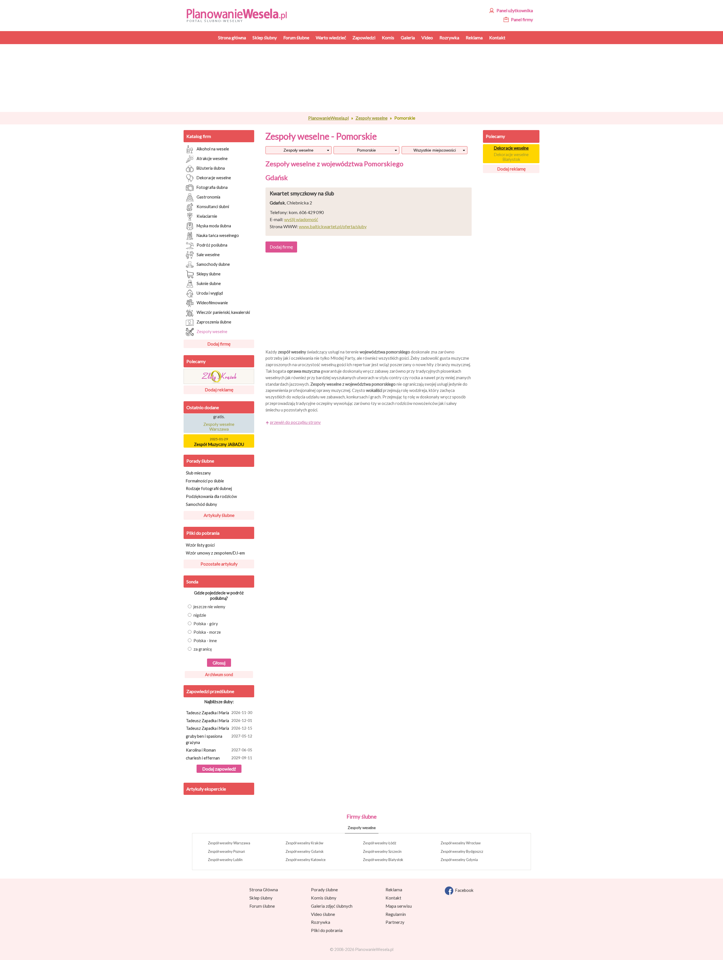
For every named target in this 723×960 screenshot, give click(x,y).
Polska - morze (207, 632)
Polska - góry (205, 623)
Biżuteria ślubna (211, 167)
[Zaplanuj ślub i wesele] (240, 15)
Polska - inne (205, 640)
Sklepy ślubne (209, 273)
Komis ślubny (323, 897)
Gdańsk (276, 177)
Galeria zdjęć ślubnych (331, 906)
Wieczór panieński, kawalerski (223, 312)
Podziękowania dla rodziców (211, 496)
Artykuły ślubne (219, 515)
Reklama (394, 889)
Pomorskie (366, 150)
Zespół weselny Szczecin (382, 851)
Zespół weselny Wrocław (461, 843)
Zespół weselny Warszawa (229, 843)
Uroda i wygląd (210, 292)
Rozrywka (320, 922)
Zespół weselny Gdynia (459, 859)
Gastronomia (208, 196)
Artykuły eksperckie (206, 788)
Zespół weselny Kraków (304, 843)
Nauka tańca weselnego (218, 235)
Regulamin (396, 914)
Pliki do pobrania (202, 533)
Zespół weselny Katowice (306, 859)
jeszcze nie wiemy (209, 606)
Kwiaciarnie (207, 215)
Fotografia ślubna (212, 187)
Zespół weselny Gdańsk (305, 851)
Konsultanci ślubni (213, 206)
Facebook (463, 890)
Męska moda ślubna (214, 225)
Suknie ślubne (209, 283)
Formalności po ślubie (205, 480)
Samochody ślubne (213, 264)
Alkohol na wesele (213, 148)
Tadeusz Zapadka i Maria (219, 712)
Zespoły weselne (371, 117)
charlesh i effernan (219, 758)
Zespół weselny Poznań (226, 851)
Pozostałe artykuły (219, 563)
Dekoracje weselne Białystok (511, 157)
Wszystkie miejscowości (434, 150)
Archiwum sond (219, 674)
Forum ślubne (262, 906)
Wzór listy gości (200, 545)
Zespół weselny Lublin (225, 859)
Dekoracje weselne (214, 177)
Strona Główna (263, 889)
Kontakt (393, 897)
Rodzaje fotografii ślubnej (209, 488)
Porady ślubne (200, 460)
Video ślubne (323, 914)
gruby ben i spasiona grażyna (219, 739)
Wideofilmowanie (212, 302)
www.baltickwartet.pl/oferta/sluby (333, 226)
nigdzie (199, 615)
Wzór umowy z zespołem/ (215, 553)
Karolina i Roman (219, 750)
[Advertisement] (368, 78)
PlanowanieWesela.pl (328, 117)
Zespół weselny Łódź (379, 843)
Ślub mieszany (198, 473)
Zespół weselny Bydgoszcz (462, 851)
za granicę (202, 649)
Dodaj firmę (218, 343)
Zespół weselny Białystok (383, 859)
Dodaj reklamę (219, 389)
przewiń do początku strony (295, 422)
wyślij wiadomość (301, 219)
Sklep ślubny (261, 897)
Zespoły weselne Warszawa (218, 423)
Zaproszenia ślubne (214, 321)
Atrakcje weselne (212, 158)
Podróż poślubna (212, 244)
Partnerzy (395, 922)
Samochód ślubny (201, 504)
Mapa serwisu (399, 906)
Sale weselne (208, 254)
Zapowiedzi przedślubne (210, 691)
